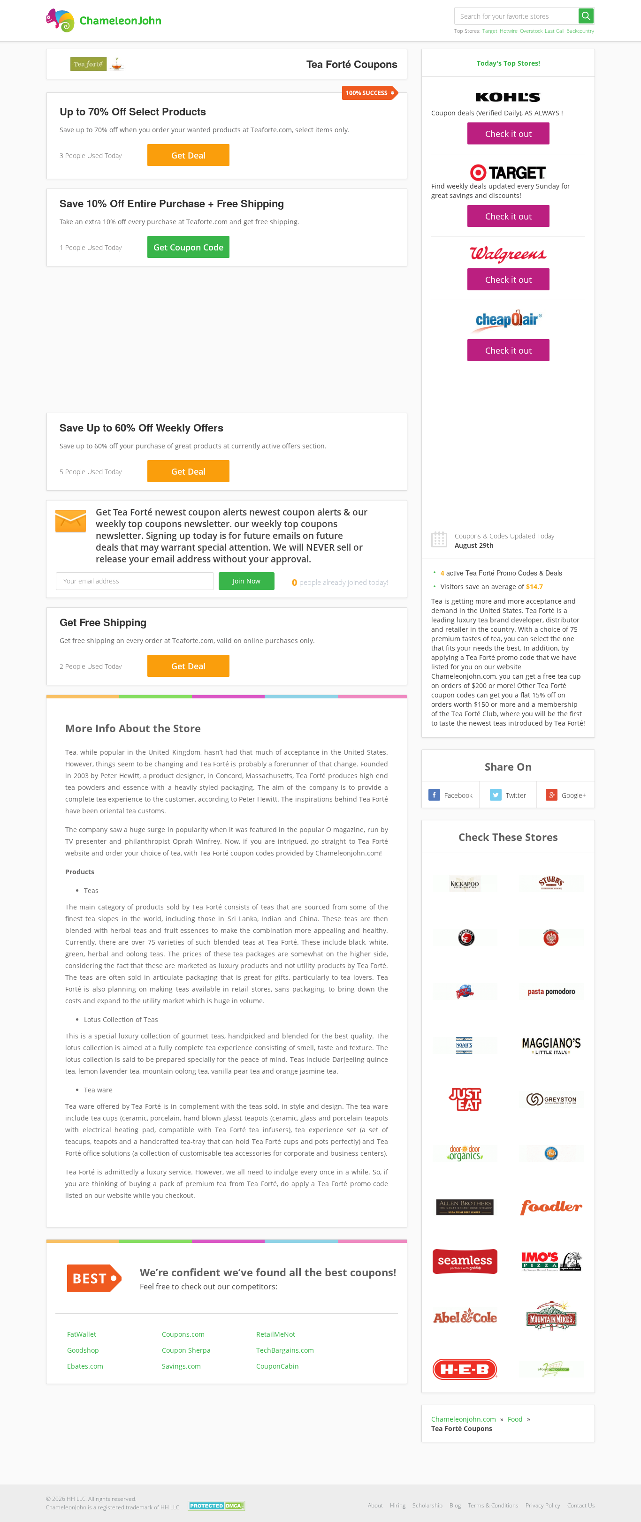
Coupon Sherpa (186, 1350)
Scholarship (427, 1505)
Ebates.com (85, 1366)
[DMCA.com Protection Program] (216, 1504)
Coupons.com (183, 1334)
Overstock (531, 30)
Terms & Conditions (493, 1505)
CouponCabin (277, 1366)
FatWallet (81, 1334)
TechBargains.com (285, 1350)
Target (489, 30)
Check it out (508, 133)
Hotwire (509, 30)
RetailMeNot (275, 1334)
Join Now (246, 580)
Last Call (554, 30)
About (375, 1505)
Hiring (397, 1505)
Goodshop (83, 1350)
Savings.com (181, 1366)
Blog (455, 1505)
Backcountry (580, 30)
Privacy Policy (543, 1505)
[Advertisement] (226, 341)
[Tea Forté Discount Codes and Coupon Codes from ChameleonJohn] (103, 20)
